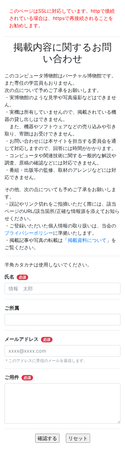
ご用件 (18, 377)
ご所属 (14, 308)
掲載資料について (87, 240)
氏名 (15, 277)
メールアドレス (27, 339)
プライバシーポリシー (29, 233)
